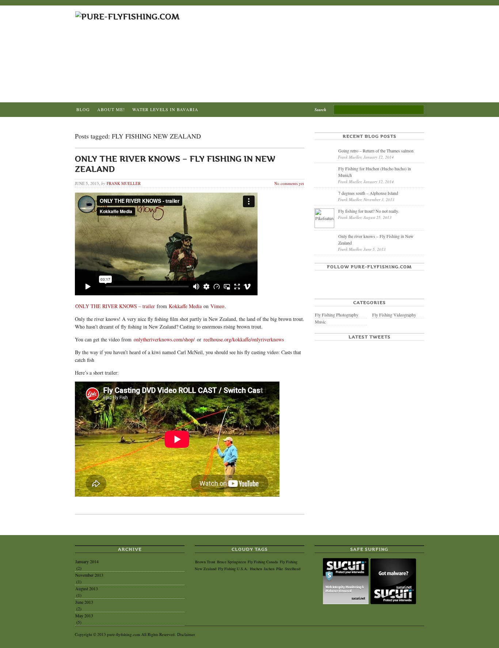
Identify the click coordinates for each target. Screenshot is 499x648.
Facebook (321, 281)
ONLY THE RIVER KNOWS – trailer (115, 306)
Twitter (336, 281)
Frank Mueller (124, 183)
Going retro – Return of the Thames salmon (376, 151)
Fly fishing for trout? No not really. (368, 211)
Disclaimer (186, 634)
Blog (83, 109)
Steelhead (292, 568)
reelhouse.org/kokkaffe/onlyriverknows (243, 339)
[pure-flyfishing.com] (127, 16)
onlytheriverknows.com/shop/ (164, 339)
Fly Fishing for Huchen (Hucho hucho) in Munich (374, 172)
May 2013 (84, 615)
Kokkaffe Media (185, 306)
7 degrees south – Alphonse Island (368, 193)
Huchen (256, 568)
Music (320, 322)
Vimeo (217, 306)
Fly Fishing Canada (263, 561)
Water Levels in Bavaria (165, 109)
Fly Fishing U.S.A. (233, 568)
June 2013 (84, 602)
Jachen (269, 568)
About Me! (111, 109)
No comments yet (289, 183)
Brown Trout (205, 561)
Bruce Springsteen (231, 561)
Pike (279, 568)
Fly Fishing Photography (336, 315)
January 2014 (87, 561)
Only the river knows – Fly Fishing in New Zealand (376, 239)
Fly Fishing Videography (394, 315)
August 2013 (86, 588)
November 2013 (89, 575)
